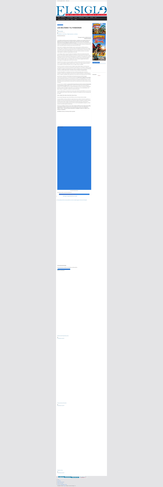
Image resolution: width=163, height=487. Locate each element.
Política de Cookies (60, 483)
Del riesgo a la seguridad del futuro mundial (70, 196)
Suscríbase (59, 480)
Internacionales (81, 17)
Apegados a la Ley (60, 470)
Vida (71, 19)
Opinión (86, 17)
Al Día (58, 479)
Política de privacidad (60, 482)
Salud (96, 17)
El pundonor (65, 34)
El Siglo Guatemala (70, 34)
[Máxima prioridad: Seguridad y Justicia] (74, 272)
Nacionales (63, 17)
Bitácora (75, 17)
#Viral (76, 19)
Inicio (59, 17)
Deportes (91, 17)
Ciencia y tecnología (61, 19)
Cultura (67, 19)
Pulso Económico (70, 17)
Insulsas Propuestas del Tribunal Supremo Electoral (67, 194)
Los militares (76, 34)
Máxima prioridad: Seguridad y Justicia (63, 335)
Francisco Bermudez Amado (61, 32)
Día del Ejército (59, 34)
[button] (65, 17)
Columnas (61, 24)
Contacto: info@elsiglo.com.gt (62, 484)
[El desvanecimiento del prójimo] (74, 339)
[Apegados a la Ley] (74, 406)
